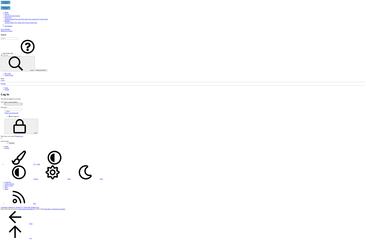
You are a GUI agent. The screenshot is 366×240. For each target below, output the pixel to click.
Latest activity (44, 19)
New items (25, 19)
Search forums (15, 16)
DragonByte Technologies (52, 209)
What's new (8, 17)
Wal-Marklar (8, 26)
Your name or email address (9, 102)
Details (63, 209)
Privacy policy (9, 185)
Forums (7, 14)
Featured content (10, 19)
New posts (8, 16)
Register (3, 83)
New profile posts (34, 19)
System (35, 179)
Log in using (4, 141)
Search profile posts (31, 22)
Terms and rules (9, 184)
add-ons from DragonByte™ (26, 209)
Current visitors (9, 22)
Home (6, 12)
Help (6, 187)
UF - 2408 (36, 164)
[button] (27, 53)
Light (69, 179)
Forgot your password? (11, 113)
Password (4, 107)
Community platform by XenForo (20, 207)
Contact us (8, 182)
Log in (3, 80)
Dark (101, 179)
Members (7, 21)
